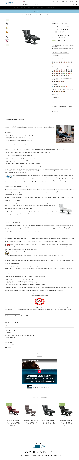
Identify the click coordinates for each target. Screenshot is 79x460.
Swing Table (24, 122)
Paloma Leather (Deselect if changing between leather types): (61, 67)
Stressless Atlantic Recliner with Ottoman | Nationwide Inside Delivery (31, 422)
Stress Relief (40, 7)
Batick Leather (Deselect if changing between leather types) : (62, 59)
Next (7, 45)
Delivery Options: (55, 94)
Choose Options (13, 411)
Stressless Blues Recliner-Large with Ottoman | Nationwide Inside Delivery (48, 422)
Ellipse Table (47, 122)
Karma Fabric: (55, 84)
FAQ (59, 7)
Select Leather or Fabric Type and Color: (60, 52)
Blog (64, 7)
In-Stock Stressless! (28, 11)
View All (45, 437)
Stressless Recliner (16, 153)
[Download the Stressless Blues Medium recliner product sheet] (7, 252)
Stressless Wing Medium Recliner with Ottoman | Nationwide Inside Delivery (13, 422)
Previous (7, 20)
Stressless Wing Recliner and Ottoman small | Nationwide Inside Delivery (65, 422)
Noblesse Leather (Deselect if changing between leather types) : (62, 79)
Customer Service (50, 7)
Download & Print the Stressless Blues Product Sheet (17, 251)
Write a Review (68, 40)
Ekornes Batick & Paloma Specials (38, 169)
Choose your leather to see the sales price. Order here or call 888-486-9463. (63, 49)
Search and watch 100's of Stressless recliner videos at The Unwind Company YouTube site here (21, 249)
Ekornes (16, 7)
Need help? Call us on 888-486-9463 (30, 4)
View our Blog (51, 175)
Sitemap (50, 437)
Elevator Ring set (65, 122)
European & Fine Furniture (27, 7)
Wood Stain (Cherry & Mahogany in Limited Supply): (62, 89)
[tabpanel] (13, 416)
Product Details (55, 111)
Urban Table (55, 122)
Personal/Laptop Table (37, 122)
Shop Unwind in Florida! (40, 11)
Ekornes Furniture (23, 153)
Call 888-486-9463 (52, 11)
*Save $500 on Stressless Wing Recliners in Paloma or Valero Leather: (63, 46)
